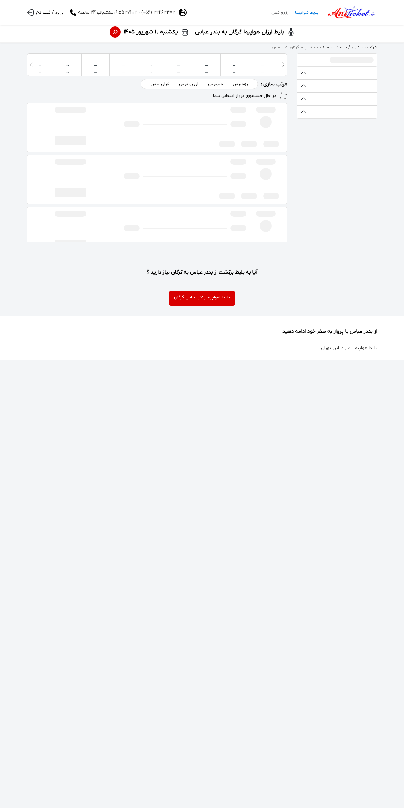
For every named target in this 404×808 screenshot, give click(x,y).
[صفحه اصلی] (351, 12)
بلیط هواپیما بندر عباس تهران (349, 348)
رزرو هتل (280, 12)
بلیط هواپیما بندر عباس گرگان (202, 297)
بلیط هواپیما (306, 12)
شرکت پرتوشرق (364, 47)
